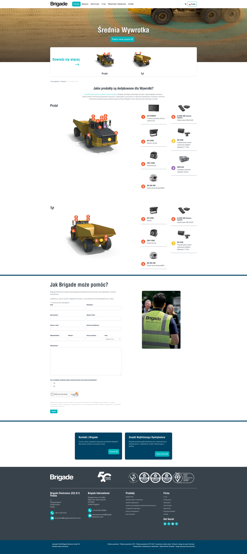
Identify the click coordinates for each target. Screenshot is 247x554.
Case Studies (167, 505)
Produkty (76, 4)
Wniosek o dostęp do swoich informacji (183, 544)
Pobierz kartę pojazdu (121, 39)
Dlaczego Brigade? (169, 511)
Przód (104, 74)
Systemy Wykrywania (132, 502)
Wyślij (54, 411)
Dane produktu (130, 514)
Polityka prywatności (113, 544)
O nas (104, 4)
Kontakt (130, 4)
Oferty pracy (167, 499)
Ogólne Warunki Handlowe (167, 546)
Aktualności (166, 502)
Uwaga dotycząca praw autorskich (185, 546)
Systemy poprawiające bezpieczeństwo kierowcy (141, 505)
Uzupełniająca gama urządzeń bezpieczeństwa (101, 94)
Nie (54, 386)
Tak (54, 383)
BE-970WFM (151, 116)
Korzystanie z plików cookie (163, 544)
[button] (186, 4)
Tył (142, 74)
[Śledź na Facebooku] (168, 523)
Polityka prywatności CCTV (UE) (145, 544)
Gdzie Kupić (95, 4)
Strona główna (54, 81)
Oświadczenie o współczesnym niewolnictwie (146, 546)
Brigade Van (129, 496)
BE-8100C (150, 140)
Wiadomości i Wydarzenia (117, 4)
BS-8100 (180, 140)
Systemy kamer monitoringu (134, 499)
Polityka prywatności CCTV (127, 544)
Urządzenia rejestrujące (133, 508)
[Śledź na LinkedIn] (165, 523)
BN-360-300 (151, 185)
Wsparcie (85, 4)
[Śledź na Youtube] (172, 523)
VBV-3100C (151, 163)
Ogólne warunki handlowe (167, 550)
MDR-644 (180, 167)
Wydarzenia (167, 508)
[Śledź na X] (176, 523)
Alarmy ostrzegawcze (132, 511)
